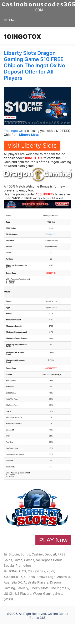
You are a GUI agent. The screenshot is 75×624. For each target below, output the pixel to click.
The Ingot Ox (13, 131)
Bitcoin (14, 554)
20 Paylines (36, 571)
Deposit (50, 554)
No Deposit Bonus (49, 560)
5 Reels (29, 577)
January (22, 588)
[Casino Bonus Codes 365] (38, 6)
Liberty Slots (29, 135)
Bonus (25, 554)
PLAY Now (53, 540)
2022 (50, 571)
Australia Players (36, 582)
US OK (8, 594)
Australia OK (13, 582)
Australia (63, 577)
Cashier (37, 554)
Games (29, 560)
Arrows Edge (45, 577)
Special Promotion (17, 566)
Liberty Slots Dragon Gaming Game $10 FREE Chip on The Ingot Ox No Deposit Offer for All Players (34, 65)
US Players (23, 594)
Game (18, 560)
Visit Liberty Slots (32, 145)
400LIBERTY (44, 194)
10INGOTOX (34, 158)
